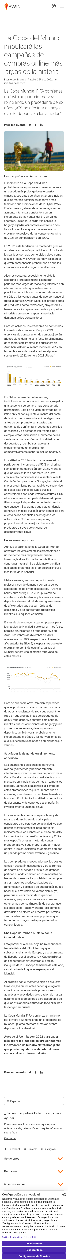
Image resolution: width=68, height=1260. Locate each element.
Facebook (15, 1148)
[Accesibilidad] (54, 6)
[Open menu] (62, 6)
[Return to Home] (12, 6)
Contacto (10, 1138)
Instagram (50, 1148)
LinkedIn (32, 1148)
